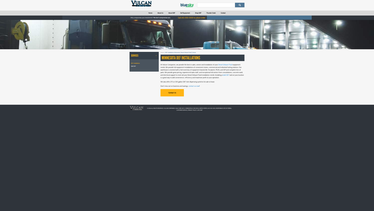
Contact (223, 13)
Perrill (230, 108)
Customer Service (181, 110)
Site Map (200, 110)
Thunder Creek (211, 13)
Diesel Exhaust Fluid (225, 65)
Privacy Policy (192, 110)
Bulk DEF (133, 66)
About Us (160, 13)
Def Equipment (185, 13)
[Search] (239, 5)
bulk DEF (226, 75)
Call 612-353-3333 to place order (191, 18)
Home (150, 13)
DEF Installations (135, 63)
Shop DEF (198, 13)
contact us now (194, 86)
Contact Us (172, 93)
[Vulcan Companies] (141, 4)
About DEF (171, 13)
